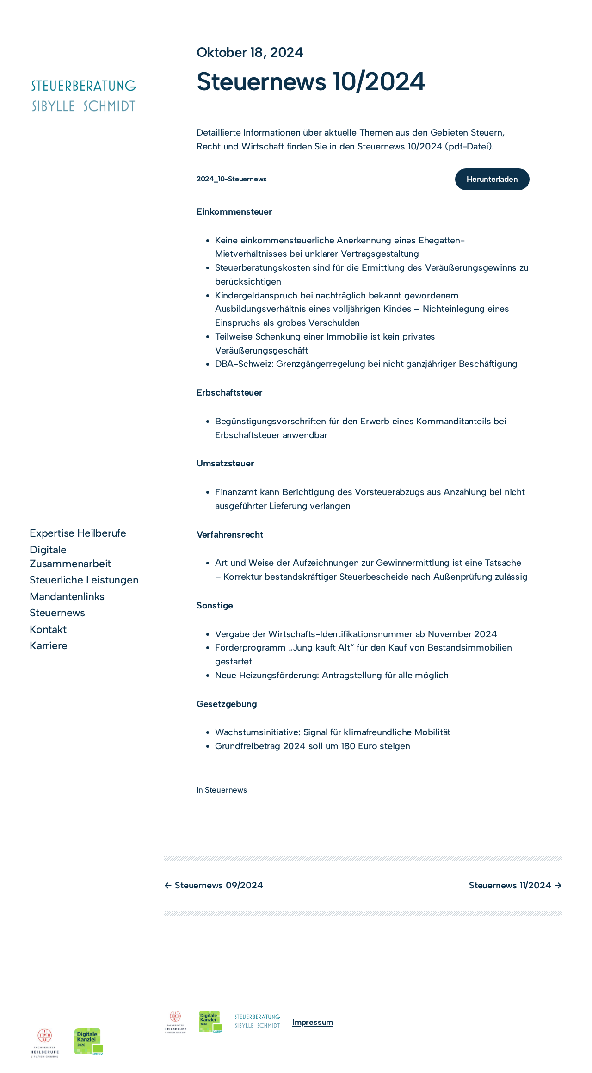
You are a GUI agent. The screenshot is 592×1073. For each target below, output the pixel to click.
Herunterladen (492, 179)
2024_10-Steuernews (232, 179)
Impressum (312, 1022)
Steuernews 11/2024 (510, 885)
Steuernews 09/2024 (219, 885)
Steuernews (226, 789)
